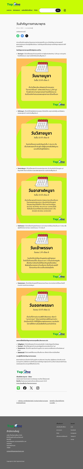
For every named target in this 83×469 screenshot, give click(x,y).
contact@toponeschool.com (15, 451)
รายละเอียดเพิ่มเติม (21, 383)
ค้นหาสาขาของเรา (32, 383)
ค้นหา (58, 10)
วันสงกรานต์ (21, 352)
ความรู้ (31, 28)
